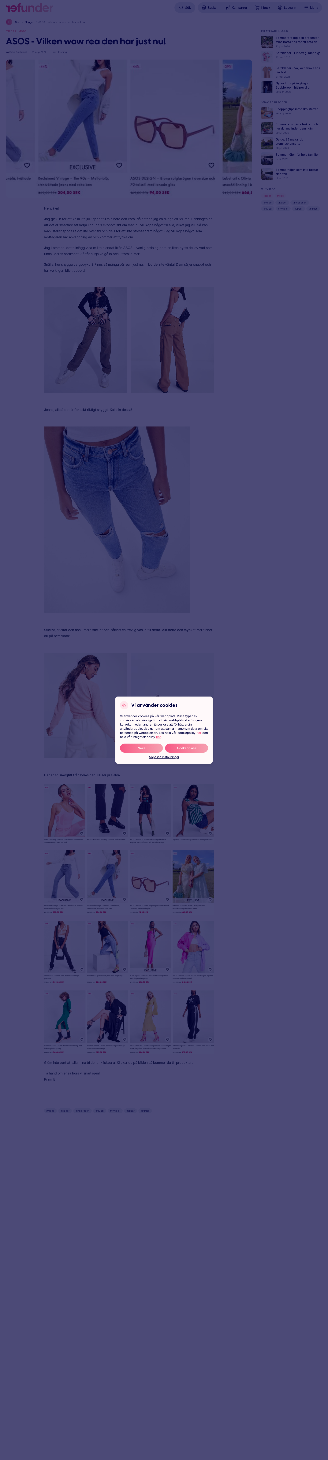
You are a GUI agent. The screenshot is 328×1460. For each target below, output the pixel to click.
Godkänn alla (186, 748)
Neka (141, 748)
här (198, 733)
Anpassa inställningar (164, 757)
